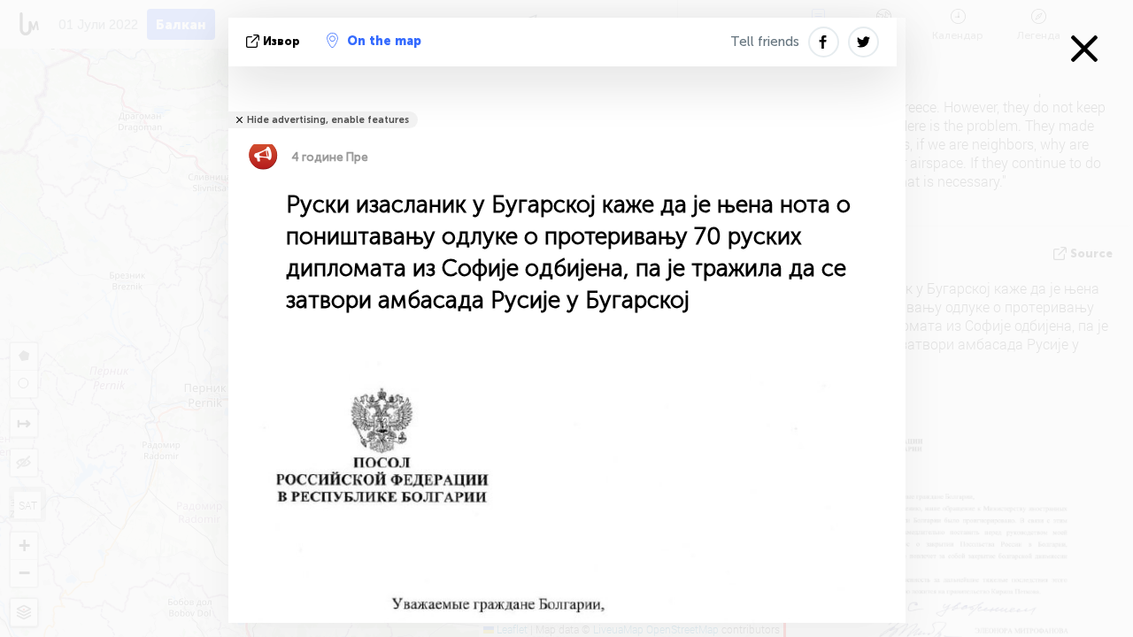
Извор (281, 41)
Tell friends (764, 42)
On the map (384, 41)
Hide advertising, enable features (328, 120)
